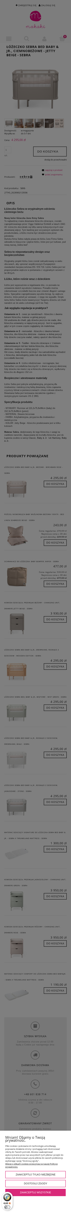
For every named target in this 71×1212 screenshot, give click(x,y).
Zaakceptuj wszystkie (35, 1192)
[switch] (7, 1207)
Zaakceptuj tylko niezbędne (35, 1174)
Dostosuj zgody (35, 1183)
